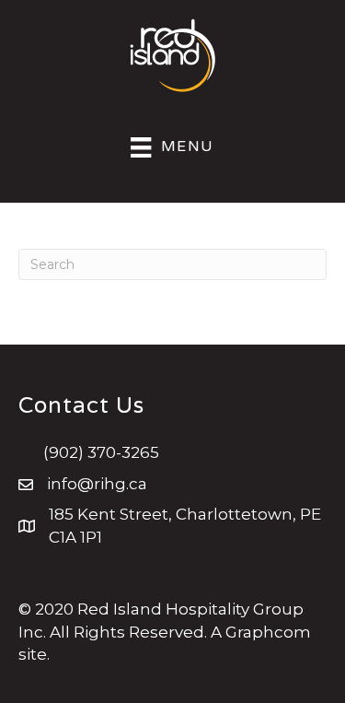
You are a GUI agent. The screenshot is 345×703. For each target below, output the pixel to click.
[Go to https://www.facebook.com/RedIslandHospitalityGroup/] (32, 572)
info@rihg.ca (97, 484)
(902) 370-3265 (101, 452)
